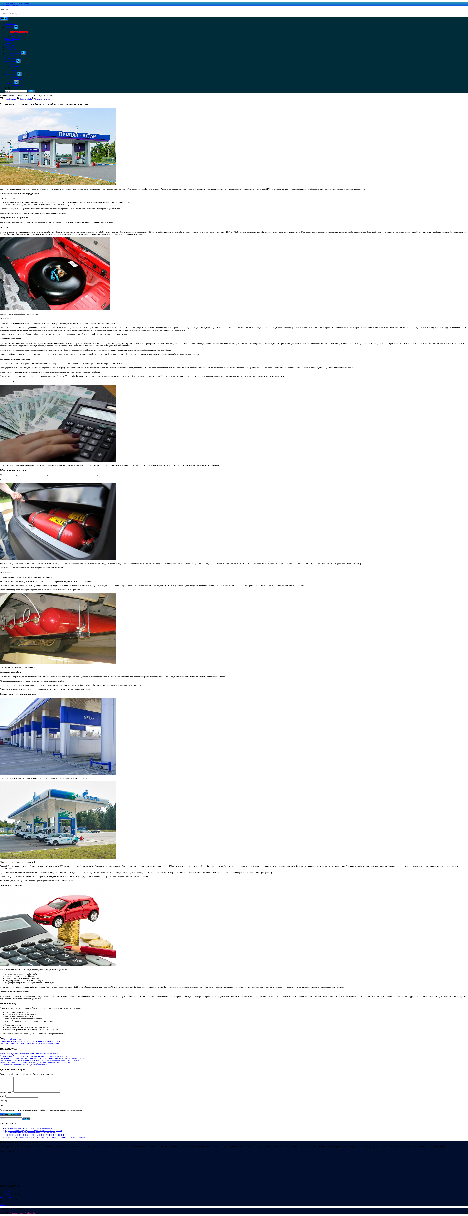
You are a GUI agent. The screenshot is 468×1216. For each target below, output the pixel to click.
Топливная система (13, 53)
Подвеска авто (16, 77)
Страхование (10, 50)
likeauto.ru (4, 9)
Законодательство (12, 39)
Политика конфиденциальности (18, 3)
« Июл (2, 1205)
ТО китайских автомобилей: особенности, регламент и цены (30, 1133)
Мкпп (12, 69)
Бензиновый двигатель (19, 30)
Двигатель (9, 27)
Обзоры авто (10, 45)
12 (7, 1194)
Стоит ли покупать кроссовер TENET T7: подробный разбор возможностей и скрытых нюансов (45, 1137)
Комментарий (6, 1092)
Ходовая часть (11, 75)
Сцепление (14, 71)
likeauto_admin (26, 99)
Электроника (15, 85)
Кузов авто (9, 41)
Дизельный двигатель (19, 32)
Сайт (2, 1105)
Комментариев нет (43, 99)
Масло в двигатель (17, 36)
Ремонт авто (10, 47)
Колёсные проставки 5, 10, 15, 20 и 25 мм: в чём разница (28, 1128)
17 (1, 1197)
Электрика (9, 83)
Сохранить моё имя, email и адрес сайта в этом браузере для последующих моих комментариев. (42, 1110)
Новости (8, 43)
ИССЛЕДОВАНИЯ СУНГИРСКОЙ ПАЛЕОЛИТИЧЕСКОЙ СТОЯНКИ (35, 1135)
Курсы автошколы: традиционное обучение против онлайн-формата (33, 1131)
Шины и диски (16, 79)
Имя (2, 1096)
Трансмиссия (10, 62)
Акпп (12, 64)
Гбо (11, 56)
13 (10, 1194)
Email (3, 1101)
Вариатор (14, 66)
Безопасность (10, 24)
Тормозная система (13, 58)
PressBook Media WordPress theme (23, 1213)
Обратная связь (11, 5)
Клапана (13, 34)
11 (4, 1194)
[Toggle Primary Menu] (4, 19)
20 (10, 1197)
